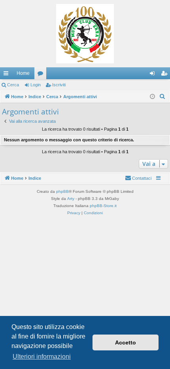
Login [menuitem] (153, 74)
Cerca (13, 84)
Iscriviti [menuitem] (166, 74)
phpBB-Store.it (103, 206)
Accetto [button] (125, 342)
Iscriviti (59, 84)
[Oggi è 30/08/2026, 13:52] (152, 96)
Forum (42, 74)
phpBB (62, 191)
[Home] (85, 33)
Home (23, 73)
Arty (70, 198)
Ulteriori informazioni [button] (42, 356)
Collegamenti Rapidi (7, 74)
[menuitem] (162, 96)
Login (35, 84)
